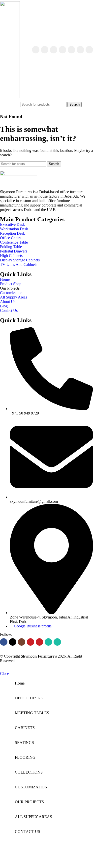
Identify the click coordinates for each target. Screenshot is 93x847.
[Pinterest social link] (71, 49)
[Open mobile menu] (16, 104)
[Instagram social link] (53, 49)
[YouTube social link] (62, 49)
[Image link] (18, 174)
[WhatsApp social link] (80, 49)
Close (4, 673)
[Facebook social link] (35, 49)
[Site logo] (10, 97)
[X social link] (44, 49)
